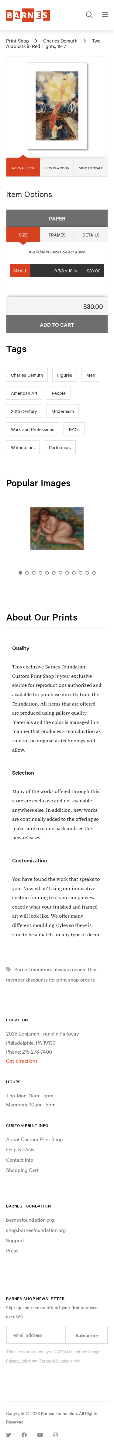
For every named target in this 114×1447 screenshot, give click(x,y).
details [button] (90, 235)
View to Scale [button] (91, 168)
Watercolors (23, 447)
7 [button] (60, 573)
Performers (60, 447)
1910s (74, 429)
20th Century (24, 411)
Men (90, 375)
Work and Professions (32, 429)
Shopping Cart (22, 1169)
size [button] (23, 235)
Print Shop (17, 40)
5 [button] (47, 573)
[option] (57, 531)
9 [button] (74, 573)
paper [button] (57, 218)
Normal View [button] (23, 168)
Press (12, 1250)
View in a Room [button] (57, 168)
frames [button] (57, 235)
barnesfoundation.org (30, 1219)
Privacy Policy (18, 1360)
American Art (24, 393)
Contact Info (19, 1159)
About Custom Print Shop (34, 1138)
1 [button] (20, 573)
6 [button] (54, 573)
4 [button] (40, 573)
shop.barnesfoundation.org (36, 1229)
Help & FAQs (20, 1149)
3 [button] (34, 573)
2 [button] (27, 573)
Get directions (22, 1060)
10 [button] (80, 573)
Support (15, 1239)
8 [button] (67, 573)
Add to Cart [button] (57, 324)
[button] (57, 270)
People (59, 393)
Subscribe (86, 1334)
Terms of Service (54, 1360)
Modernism (62, 411)
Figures (64, 375)
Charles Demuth (60, 40)
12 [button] (94, 573)
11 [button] (87, 573)
